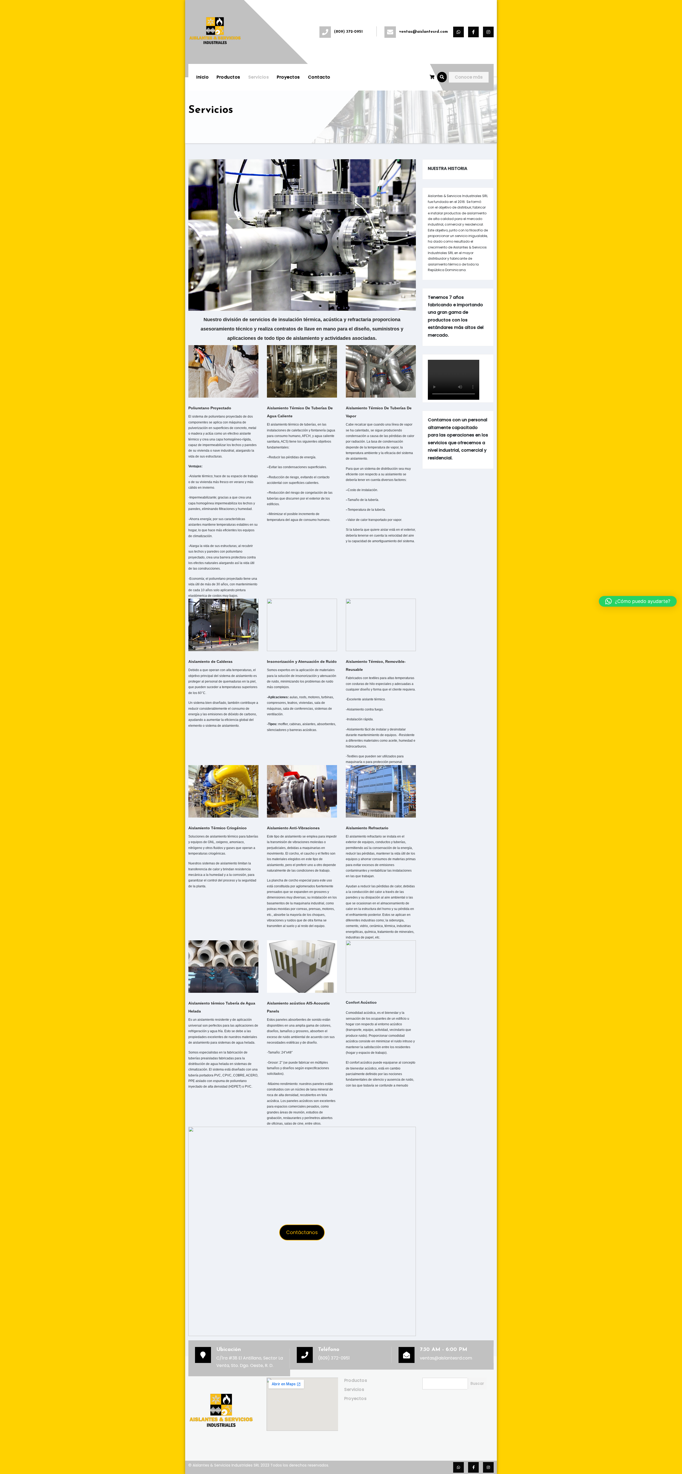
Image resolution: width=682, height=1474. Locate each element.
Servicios (258, 77)
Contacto (319, 77)
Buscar (477, 1383)
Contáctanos (302, 1232)
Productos (228, 77)
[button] (442, 77)
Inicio (202, 77)
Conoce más (469, 77)
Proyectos (288, 77)
